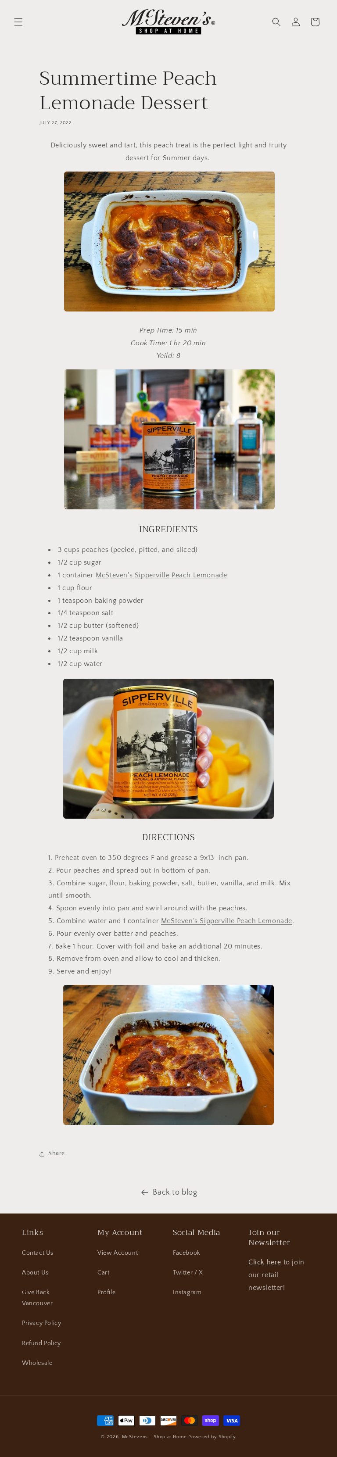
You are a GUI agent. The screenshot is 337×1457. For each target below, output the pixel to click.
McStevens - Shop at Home (154, 1436)
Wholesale (37, 1363)
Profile (106, 1292)
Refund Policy (41, 1343)
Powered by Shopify (212, 1436)
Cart (103, 1272)
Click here (264, 1262)
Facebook (187, 1253)
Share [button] (56, 1153)
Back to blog (175, 1192)
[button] (18, 22)
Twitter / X (188, 1272)
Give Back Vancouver (37, 1298)
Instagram (187, 1292)
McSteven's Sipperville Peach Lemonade (161, 575)
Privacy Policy (41, 1323)
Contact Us (38, 1253)
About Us (35, 1272)
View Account (117, 1253)
